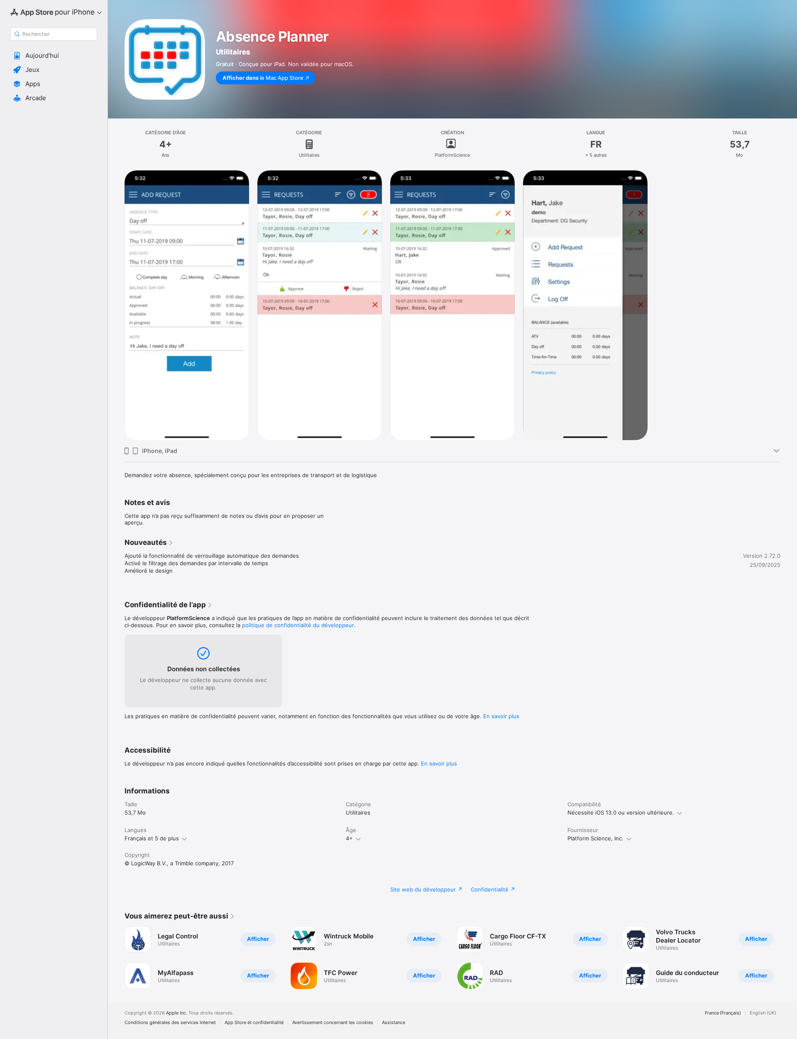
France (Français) (723, 1013)
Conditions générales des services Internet (170, 1022)
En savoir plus (501, 716)
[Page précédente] (116, 957)
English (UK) (763, 1013)
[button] (54, 55)
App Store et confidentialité (254, 1022)
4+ (349, 838)
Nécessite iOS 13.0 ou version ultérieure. (620, 812)
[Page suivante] (789, 957)
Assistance (393, 1022)
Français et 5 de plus (152, 838)
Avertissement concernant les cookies (332, 1022)
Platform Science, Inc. (595, 838)
